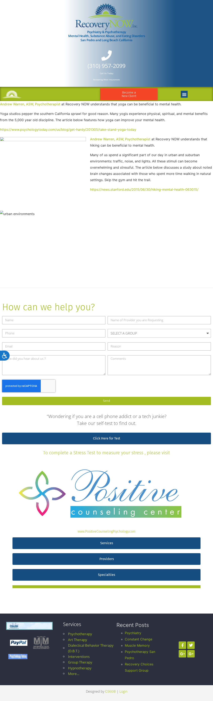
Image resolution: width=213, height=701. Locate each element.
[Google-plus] (182, 653)
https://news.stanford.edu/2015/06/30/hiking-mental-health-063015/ (144, 189)
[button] (184, 94)
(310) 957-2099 (106, 66)
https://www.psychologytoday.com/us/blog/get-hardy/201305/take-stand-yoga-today (68, 129)
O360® (110, 691)
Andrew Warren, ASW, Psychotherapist (30, 104)
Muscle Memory (137, 645)
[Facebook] (182, 645)
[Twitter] (191, 645)
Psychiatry (133, 633)
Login (123, 691)
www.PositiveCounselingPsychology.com (107, 531)
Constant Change (138, 639)
